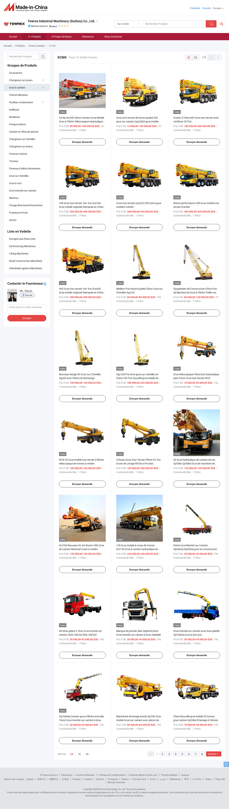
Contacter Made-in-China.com (142, 774)
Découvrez (88, 36)
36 (79, 754)
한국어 (153, 779)
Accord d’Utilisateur (85, 774)
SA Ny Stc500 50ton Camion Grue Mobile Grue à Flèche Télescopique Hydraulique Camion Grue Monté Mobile (81, 121)
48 (87, 754)
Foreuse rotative (18, 153)
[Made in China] (27, 7)
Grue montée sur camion (22, 190)
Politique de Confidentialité (112, 774)
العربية (163, 779)
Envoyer (26, 318)
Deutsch (100, 779)
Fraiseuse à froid (18, 212)
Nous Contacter (113, 36)
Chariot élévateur (18, 95)
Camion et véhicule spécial (23, 131)
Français (76, 779)
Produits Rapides (169, 774)
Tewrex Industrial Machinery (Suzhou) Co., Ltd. (61, 21)
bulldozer (14, 109)
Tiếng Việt (220, 779)
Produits (36, 36)
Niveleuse (14, 117)
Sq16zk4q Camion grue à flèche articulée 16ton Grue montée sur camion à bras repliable (81, 720)
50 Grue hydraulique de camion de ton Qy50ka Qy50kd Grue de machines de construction (194, 463)
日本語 (65, 779)
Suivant (212, 754)
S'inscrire (206, 8)
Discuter (29, 295)
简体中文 (41, 779)
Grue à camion (17, 87)
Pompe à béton (17, 124)
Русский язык (139, 779)
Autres (12, 220)
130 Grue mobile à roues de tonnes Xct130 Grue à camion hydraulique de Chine (137, 549)
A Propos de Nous (61, 36)
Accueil (13, 36)
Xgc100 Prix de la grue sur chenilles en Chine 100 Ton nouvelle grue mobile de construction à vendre (137, 378)
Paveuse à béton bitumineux (24, 168)
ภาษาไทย (196, 779)
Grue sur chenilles (19, 175)
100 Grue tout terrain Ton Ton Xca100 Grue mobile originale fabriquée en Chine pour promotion (81, 206)
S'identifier (195, 8)
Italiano (125, 779)
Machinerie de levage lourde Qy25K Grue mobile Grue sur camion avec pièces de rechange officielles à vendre (138, 720)
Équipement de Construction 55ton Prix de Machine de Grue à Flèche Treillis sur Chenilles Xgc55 (195, 292)
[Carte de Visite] (44, 283)
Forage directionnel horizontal (25, 205)
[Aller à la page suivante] (218, 57)
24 (71, 754)
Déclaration (66, 774)
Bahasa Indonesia (116, 782)
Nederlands (175, 779)
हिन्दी (186, 779)
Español (88, 779)
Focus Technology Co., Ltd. (113, 789)
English (30, 779)
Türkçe (208, 779)
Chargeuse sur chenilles (22, 139)
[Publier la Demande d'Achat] (221, 23)
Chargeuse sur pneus (21, 80)
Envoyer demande (82, 142)
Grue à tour (15, 183)
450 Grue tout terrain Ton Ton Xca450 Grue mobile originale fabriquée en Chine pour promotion (81, 292)
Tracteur (13, 161)
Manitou (13, 198)
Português (113, 779)
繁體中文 (54, 779)
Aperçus (185, 774)
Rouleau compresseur (21, 102)
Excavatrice (15, 72)
